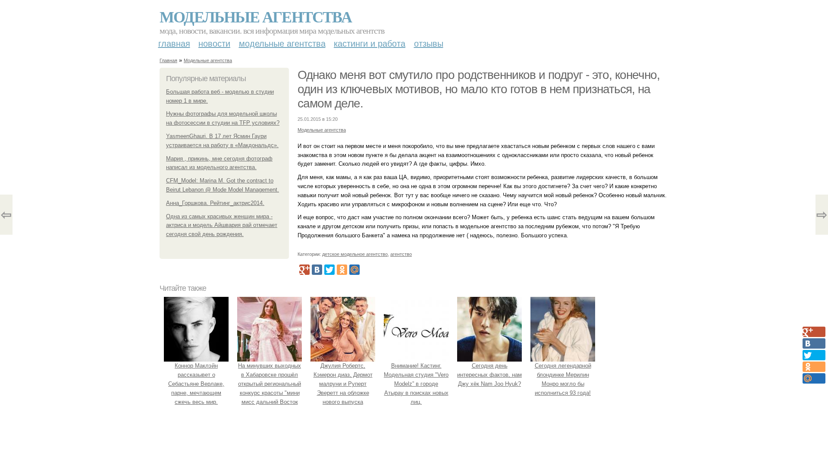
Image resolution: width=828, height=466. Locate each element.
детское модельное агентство (355, 254)
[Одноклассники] (342, 269)
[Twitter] (329, 269)
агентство (401, 254)
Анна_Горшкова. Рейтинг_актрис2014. (215, 203)
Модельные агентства (255, 16)
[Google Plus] (304, 269)
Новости (214, 43)
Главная (174, 43)
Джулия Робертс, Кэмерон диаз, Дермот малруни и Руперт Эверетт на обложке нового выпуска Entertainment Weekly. (343, 388)
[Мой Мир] (354, 269)
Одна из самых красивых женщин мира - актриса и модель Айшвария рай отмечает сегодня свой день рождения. (221, 225)
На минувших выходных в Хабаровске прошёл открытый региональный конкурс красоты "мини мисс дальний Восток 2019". (269, 388)
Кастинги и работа (369, 43)
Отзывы (428, 43)
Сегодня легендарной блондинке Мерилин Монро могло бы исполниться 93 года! (563, 379)
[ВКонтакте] (317, 269)
